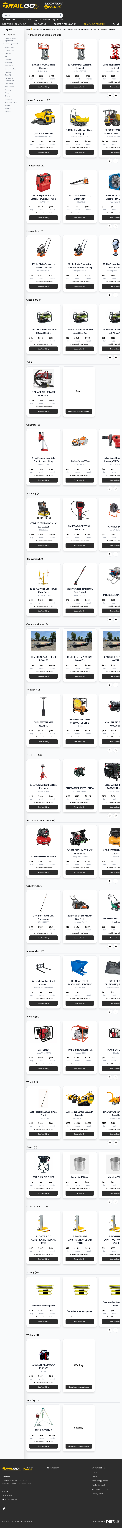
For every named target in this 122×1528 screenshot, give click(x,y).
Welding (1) (32, 1334)
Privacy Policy (97, 1493)
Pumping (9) (32, 1016)
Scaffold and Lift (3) (37, 1206)
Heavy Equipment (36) (38, 100)
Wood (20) (32, 1081)
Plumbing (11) (33, 493)
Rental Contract (98, 1485)
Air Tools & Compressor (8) (40, 820)
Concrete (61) (33, 424)
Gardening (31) (34, 885)
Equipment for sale (94, 24)
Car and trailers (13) (37, 624)
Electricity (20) (34, 754)
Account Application (65, 24)
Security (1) (32, 1400)
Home (94, 1472)
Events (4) (31, 1147)
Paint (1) (30, 362)
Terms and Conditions (100, 1489)
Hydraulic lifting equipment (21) (43, 34)
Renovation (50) (34, 558)
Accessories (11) (35, 951)
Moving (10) (32, 1272)
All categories (9, 34)
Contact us (40, 24)
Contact (95, 1476)
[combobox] (32, 15)
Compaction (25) (35, 230)
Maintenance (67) (35, 165)
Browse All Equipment (14, 24)
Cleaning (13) (33, 299)
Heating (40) (33, 689)
